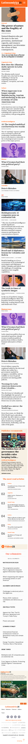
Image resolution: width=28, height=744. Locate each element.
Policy (9, 524)
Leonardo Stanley (9, 626)
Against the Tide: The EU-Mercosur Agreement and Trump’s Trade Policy (11, 614)
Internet (4, 23)
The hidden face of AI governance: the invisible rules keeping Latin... (12, 453)
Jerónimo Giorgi (6, 473)
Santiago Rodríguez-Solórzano (9, 410)
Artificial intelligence (8, 121)
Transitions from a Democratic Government (16, 486)
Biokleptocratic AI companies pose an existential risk (10, 215)
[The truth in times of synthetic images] (13, 280)
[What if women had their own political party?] (13, 150)
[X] (19, 717)
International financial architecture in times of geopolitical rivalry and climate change (13, 634)
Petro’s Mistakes (8, 188)
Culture (3, 88)
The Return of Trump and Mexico (15, 535)
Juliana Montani (12, 498)
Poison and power (9, 621)
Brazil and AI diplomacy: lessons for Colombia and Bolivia (13, 252)
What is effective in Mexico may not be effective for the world (16, 518)
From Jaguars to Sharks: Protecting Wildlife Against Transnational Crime (13, 663)
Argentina (10, 492)
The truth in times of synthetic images (11, 289)
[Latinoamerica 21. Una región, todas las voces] (12, 706)
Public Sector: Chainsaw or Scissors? (15, 496)
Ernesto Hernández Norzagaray (16, 520)
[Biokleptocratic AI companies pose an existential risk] (13, 205)
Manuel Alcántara (13, 528)
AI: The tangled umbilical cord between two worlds (13, 125)
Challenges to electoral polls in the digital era (13, 592)
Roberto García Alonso (7, 257)
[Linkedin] (15, 717)
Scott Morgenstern (13, 509)
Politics (10, 483)
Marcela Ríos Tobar (6, 390)
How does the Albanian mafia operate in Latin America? (12, 66)
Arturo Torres (5, 71)
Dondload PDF (3, 699)
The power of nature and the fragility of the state (12, 28)
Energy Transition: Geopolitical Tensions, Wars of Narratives (13, 643)
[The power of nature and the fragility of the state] (13, 14)
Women (3, 159)
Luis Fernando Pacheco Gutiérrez (10, 190)
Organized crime (6, 62)
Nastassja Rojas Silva (10, 562)
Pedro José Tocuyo (6, 104)
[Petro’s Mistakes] (13, 177)
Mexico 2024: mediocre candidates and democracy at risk (12, 599)
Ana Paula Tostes (9, 607)
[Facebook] (8, 717)
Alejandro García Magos (11, 586)
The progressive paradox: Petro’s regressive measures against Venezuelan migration (13, 570)
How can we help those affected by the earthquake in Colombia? (13, 56)
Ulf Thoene (18, 257)
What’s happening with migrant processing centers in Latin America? (13, 578)
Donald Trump (11, 502)
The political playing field (15, 527)
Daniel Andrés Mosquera (7, 293)
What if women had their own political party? (13, 163)
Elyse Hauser (13, 220)
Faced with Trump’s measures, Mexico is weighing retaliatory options (16, 506)
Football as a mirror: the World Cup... (11, 407)
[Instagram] (11, 717)
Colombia (4, 185)
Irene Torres (4, 220)
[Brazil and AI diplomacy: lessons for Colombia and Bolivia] (13, 243)
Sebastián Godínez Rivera (14, 489)
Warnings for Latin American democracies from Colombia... (11, 386)
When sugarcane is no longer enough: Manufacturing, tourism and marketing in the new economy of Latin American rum (13, 96)
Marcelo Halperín (6, 129)
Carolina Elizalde (6, 33)
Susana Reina (4, 166)
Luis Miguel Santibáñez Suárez (15, 538)
